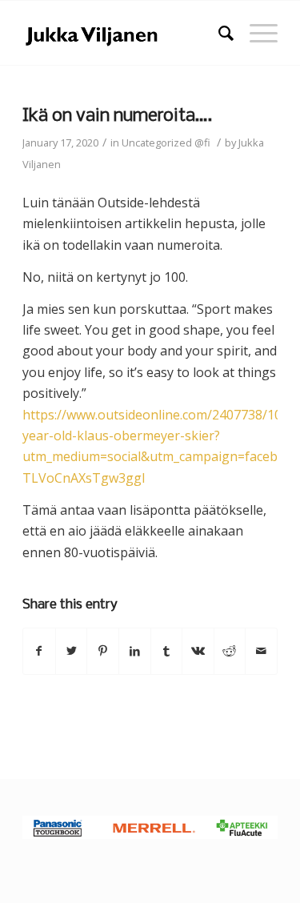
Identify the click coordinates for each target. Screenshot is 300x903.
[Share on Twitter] (71, 650)
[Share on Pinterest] (102, 650)
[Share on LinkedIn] (134, 650)
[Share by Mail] (261, 650)
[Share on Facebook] (39, 650)
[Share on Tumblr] (166, 650)
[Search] (218, 33)
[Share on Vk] (198, 650)
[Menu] (256, 33)
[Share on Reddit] (230, 650)
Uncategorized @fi (166, 142)
